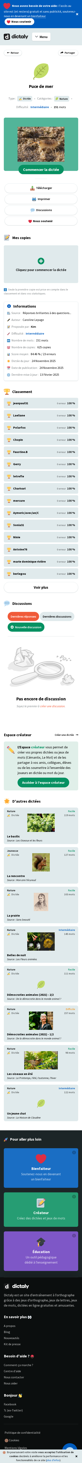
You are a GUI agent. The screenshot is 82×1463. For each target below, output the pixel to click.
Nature (11, 811)
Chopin (18, 440)
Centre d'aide (12, 1371)
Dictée (27, 98)
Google (8, 1416)
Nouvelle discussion (27, 627)
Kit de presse (12, 1344)
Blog (7, 1332)
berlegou (19, 574)
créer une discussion (52, 706)
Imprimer (43, 199)
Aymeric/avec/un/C (26, 513)
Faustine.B (20, 452)
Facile (71, 811)
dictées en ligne (28, 1305)
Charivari (19, 488)
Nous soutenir (21, 21)
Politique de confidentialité (22, 1432)
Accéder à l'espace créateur (43, 782)
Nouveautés (11, 1338)
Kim (33, 326)
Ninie (16, 537)
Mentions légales (16, 1448)
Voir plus (41, 587)
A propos (9, 1326)
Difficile (70, 1009)
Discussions (44, 210)
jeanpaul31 (20, 403)
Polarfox (19, 427)
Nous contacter (14, 1377)
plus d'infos (53, 1460)
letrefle (18, 476)
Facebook (10, 1404)
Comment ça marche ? (18, 1365)
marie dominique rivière (29, 561)
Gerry (17, 464)
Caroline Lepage (33, 320)
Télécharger (43, 188)
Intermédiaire (40, 107)
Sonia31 (18, 525)
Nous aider (11, 1383)
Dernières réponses (23, 616)
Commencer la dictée (41, 169)
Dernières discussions (57, 616)
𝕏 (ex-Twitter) (13, 1410)
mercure (19, 500)
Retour (14, 52)
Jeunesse (12, 850)
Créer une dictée (64, 735)
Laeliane (19, 415)
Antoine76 (20, 549)
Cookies (13, 1440)
